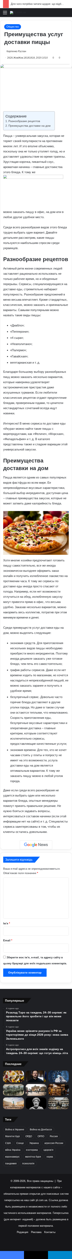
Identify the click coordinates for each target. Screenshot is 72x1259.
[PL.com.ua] (18, 12)
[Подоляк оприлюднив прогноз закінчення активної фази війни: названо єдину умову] (58, 1103)
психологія (28, 1163)
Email (7, 940)
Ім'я (6, 923)
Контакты (49, 1232)
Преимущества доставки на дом (29, 125)
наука (50, 1156)
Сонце (20, 1143)
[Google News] (36, 844)
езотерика (32, 1150)
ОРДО (28, 1136)
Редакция (22, 1232)
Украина (34, 1143)
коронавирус (12, 1156)
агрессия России (53, 1143)
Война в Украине (14, 1129)
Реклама (36, 1232)
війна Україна (12, 1150)
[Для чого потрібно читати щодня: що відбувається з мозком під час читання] (58, 1090)
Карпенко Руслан (16, 51)
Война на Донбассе (41, 1129)
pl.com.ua (41, 1200)
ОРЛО (41, 1136)
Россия (54, 1136)
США (8, 1143)
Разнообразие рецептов (24, 121)
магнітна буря (33, 1156)
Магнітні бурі (12, 1136)
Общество (12, 26)
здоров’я (48, 1150)
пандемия (11, 1163)
